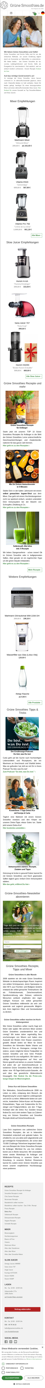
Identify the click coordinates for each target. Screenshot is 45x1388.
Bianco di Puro (9, 1239)
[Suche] (18, 13)
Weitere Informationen (34, 1359)
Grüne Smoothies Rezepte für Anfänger (18, 1190)
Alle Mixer (36, 235)
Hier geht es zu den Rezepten (16, 446)
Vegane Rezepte (10, 1221)
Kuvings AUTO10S (11, 1273)
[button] (22, 1309)
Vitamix (7, 1242)
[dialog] (22, 1366)
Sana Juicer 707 (10, 1267)
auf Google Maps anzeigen (13, 1297)
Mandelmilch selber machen (14, 1202)
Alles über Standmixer (12, 1248)
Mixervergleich (9, 1233)
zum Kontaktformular (12, 1331)
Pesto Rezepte (10, 1208)
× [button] (42, 1347)
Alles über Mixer (10, 1251)
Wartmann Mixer (10, 1245)
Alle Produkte (34, 703)
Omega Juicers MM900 (12, 1264)
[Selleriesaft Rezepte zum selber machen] (22, 528)
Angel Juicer (9, 1270)
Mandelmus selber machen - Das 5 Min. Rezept (20, 1205)
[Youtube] (15, 1341)
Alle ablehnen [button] (33, 1378)
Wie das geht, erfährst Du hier (16, 884)
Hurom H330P (9, 1279)
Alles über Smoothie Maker (14, 1254)
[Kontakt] (11, 13)
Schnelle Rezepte (10, 1224)
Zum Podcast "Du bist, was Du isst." (19, 772)
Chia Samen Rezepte (12, 1196)
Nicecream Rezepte (11, 1199)
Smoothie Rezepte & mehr (13, 1193)
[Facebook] (6, 1341)
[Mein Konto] (26, 13)
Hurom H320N (9, 1276)
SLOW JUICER (11, 1260)
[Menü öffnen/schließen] (4, 13)
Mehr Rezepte (34, 570)
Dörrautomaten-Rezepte (12, 1218)
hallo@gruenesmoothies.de (14, 1328)
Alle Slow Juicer (33, 376)
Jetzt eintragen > (22, 951)
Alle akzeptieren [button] (12, 1378)
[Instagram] (10, 1341)
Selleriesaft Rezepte (11, 1214)
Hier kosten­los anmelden (14, 828)
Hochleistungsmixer (11, 1236)
